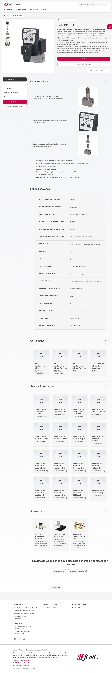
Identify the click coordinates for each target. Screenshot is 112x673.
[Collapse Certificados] (105, 340)
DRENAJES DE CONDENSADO (24, 610)
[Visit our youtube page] (24, 639)
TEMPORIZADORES (20, 616)
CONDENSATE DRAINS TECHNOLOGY (22, 632)
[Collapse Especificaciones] (105, 189)
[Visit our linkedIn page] (15, 639)
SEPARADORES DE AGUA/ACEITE (25, 608)
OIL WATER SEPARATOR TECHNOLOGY (22, 627)
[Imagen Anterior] (16, 45)
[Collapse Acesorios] (105, 511)
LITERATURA (76, 608)
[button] (70, 81)
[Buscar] (78, 4)
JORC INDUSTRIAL (49, 608)
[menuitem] (9, 10)
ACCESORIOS (18, 619)
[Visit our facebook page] (19, 639)
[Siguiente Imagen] (51, 45)
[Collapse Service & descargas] (105, 386)
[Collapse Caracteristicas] (105, 81)
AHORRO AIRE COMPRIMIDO (24, 613)
